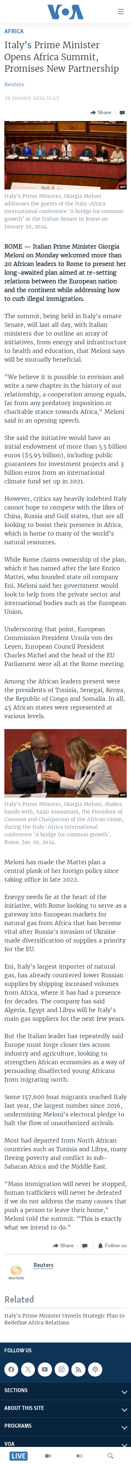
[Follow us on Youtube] (45, 1369)
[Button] (100, 112)
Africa (14, 32)
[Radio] (79, 1456)
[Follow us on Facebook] (11, 1369)
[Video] (48, 1456)
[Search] (111, 1456)
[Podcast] (95, 1369)
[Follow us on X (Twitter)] (28, 1369)
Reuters (14, 84)
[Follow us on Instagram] (61, 1369)
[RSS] (78, 1369)
